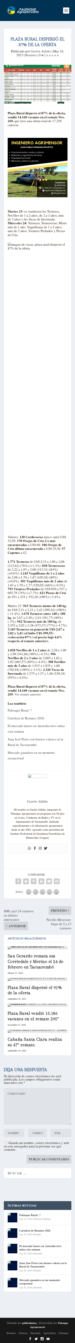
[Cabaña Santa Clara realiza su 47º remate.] (38, 1031)
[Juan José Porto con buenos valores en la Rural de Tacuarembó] (12, 1265)
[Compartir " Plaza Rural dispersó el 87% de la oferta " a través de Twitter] (26, 881)
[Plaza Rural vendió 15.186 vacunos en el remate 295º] (38, 1005)
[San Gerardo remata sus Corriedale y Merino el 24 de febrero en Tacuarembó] (38, 947)
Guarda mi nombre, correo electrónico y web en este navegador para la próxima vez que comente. (36, 1146)
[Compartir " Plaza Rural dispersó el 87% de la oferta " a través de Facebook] (18, 881)
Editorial (37, 1218)
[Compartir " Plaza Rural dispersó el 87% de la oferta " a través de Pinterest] (34, 881)
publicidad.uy (29, 1323)
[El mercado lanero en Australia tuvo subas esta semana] (12, 1248)
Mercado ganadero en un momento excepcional (39, 1281)
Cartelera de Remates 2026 (26, 718)
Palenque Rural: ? (20, 710)
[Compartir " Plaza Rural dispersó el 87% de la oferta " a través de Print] (57, 881)
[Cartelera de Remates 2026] (12, 1233)
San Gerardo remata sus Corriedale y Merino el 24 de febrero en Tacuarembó (35, 961)
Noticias (23, 1333)
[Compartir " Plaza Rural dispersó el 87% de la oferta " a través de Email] (49, 881)
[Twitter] (45, 848)
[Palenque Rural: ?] (12, 1217)
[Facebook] (35, 848)
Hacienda (37, 1253)
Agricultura (49, 1333)
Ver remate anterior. (27, 694)
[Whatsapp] (29, 848)
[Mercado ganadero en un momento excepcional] (12, 1282)
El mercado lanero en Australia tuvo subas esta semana (40, 1247)
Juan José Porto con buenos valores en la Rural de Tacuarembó (43, 1264)
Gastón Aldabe (41, 51)
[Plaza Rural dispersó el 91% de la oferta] (38, 979)
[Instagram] (40, 848)
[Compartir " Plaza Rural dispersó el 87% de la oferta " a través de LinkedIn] (41, 881)
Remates (31, 55)
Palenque (46, 1218)
